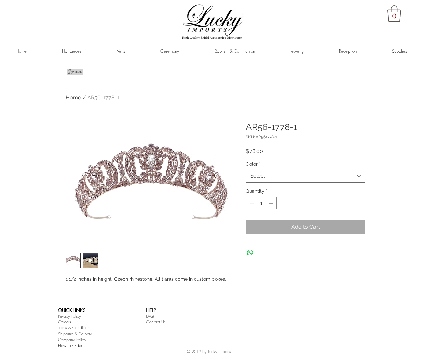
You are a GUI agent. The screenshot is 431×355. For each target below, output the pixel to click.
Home (73, 97)
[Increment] (271, 203)
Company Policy (72, 340)
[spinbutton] (261, 203)
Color (253, 164)
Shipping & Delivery (75, 334)
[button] (394, 13)
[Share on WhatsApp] (250, 253)
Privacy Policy (69, 316)
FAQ (150, 316)
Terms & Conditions (74, 327)
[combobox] (305, 176)
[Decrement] (251, 203)
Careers (64, 322)
